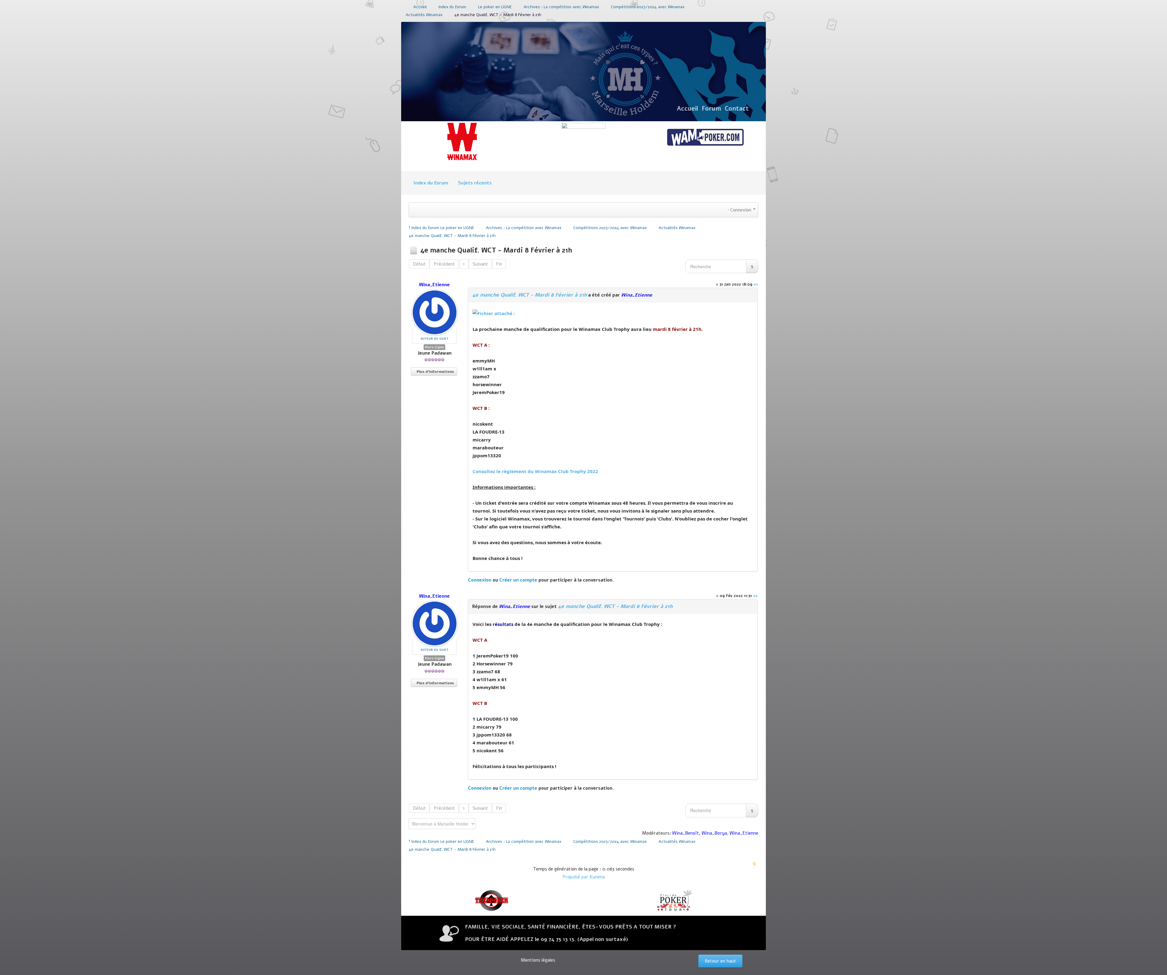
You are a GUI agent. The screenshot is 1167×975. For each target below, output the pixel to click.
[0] (494, 313)
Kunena (597, 877)
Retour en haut (720, 961)
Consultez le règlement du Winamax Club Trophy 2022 (535, 471)
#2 (755, 595)
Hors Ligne (434, 347)
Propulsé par (576, 877)
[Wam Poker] (705, 138)
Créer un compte (518, 580)
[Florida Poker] (675, 900)
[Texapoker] (492, 900)
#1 (756, 284)
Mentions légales (538, 960)
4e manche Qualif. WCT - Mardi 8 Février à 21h (529, 294)
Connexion (479, 580)
